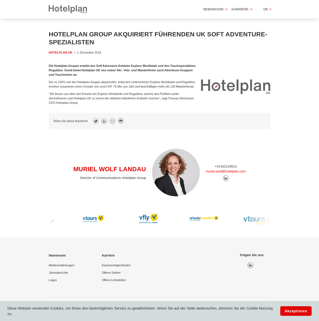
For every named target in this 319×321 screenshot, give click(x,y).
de (265, 9)
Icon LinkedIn (250, 265)
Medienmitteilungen (62, 265)
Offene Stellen (111, 272)
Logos (53, 280)
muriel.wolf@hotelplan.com (226, 171)
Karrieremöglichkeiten (116, 265)
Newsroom (213, 9)
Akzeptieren (296, 311)
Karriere (239, 9)
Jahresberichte (58, 272)
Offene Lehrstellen (114, 280)
